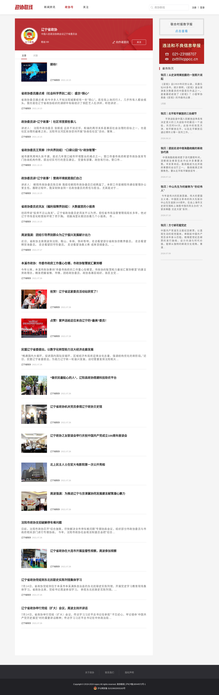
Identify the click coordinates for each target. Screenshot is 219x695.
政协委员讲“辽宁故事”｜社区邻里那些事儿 (48, 121)
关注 (86, 7)
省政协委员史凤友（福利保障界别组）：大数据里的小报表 (58, 206)
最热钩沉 (168, 68)
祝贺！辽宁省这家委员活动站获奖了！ (74, 291)
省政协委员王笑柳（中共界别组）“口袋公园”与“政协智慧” (58, 150)
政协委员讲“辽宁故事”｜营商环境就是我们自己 (51, 178)
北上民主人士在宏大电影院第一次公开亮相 (77, 464)
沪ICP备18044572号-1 (136, 684)
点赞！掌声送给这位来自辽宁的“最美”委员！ (79, 320)
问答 (35, 55)
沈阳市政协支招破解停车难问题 (41, 522)
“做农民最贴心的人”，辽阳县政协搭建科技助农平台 (83, 377)
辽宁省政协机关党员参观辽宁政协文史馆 (76, 406)
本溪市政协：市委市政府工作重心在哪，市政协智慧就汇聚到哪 (61, 263)
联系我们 (109, 672)
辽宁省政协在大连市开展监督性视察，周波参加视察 (83, 551)
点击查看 (181, 31)
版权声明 (129, 672)
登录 (202, 7)
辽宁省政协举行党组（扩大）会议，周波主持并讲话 (54, 608)
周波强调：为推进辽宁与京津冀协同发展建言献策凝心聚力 (87, 493)
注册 (194, 7)
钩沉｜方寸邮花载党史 (173, 225)
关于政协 (89, 672)
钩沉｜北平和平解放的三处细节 (179, 113)
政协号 (69, 7)
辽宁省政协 (55, 80)
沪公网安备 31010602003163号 (111, 688)
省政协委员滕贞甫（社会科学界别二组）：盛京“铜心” (55, 93)
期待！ (54, 64)
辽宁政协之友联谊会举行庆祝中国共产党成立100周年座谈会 (88, 435)
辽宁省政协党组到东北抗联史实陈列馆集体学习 (51, 580)
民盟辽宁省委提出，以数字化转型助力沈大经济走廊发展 (57, 349)
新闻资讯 (49, 7)
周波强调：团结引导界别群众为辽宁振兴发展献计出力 (56, 235)
